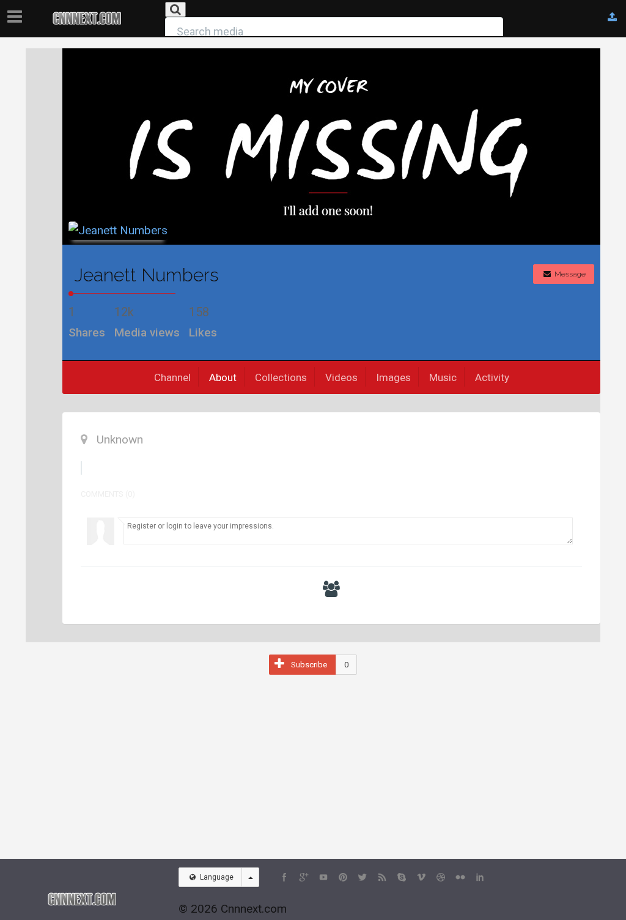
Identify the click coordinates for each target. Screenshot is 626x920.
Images (393, 377)
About (223, 377)
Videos (341, 377)
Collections (281, 377)
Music (443, 377)
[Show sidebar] (17, 13)
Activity (492, 377)
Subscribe (309, 664)
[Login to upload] (612, 17)
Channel (172, 377)
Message (569, 274)
